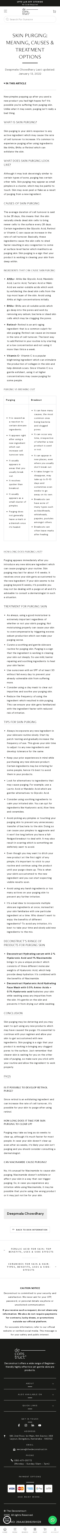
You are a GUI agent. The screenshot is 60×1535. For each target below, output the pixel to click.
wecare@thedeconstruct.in (32, 1449)
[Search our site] (7, 19)
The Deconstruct (16, 1510)
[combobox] (29, 19)
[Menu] (6, 11)
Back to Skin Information (32, 1230)
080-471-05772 (23, 1460)
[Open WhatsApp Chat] (52, 1520)
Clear (52, 19)
